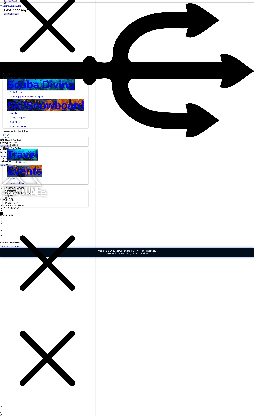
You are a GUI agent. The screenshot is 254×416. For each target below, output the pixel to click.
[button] (45, 77)
